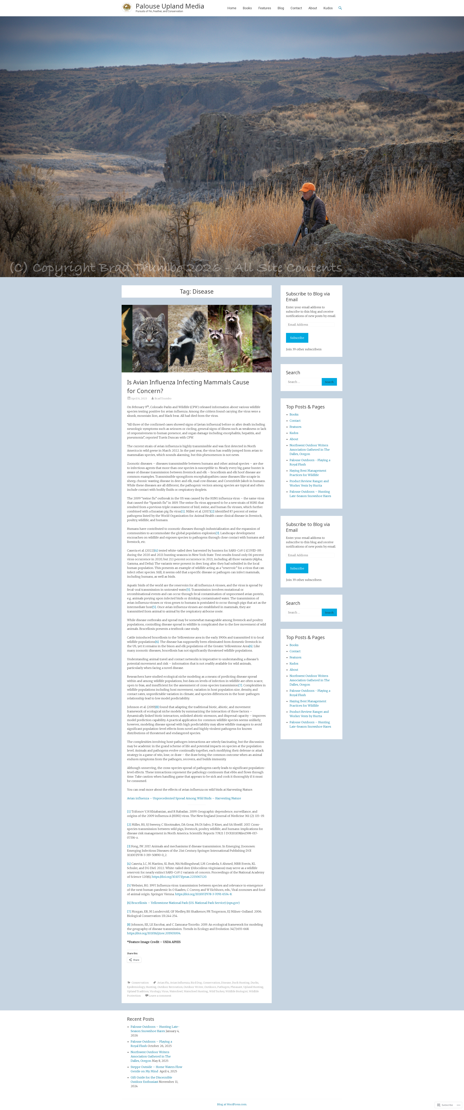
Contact (296, 8)
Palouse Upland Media (170, 6)
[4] (156, 550)
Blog (281, 8)
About (312, 8)
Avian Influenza (180, 982)
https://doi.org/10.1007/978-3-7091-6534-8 (203, 894)
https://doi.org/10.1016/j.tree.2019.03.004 (153, 933)
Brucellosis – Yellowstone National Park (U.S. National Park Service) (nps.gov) (185, 903)
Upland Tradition (138, 991)
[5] (188, 589)
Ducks (254, 982)
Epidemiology (136, 987)
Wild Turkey (216, 991)
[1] (183, 511)
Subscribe (297, 338)
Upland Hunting (253, 987)
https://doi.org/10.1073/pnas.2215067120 (179, 877)
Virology (155, 991)
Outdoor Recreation (170, 987)
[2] (212, 511)
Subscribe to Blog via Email (308, 296)
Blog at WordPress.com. (232, 1104)
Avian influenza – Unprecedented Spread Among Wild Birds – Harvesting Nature (184, 798)
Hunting (151, 987)
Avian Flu (163, 982)
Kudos (328, 8)
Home (231, 8)
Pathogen (223, 987)
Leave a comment (160, 995)
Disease (226, 982)
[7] (240, 685)
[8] (157, 707)
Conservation (140, 982)
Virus (165, 991)
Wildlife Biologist (236, 991)
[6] (157, 642)
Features (264, 8)
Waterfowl (176, 991)
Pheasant (236, 987)
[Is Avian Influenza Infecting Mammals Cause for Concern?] (197, 338)
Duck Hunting (241, 982)
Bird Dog (196, 982)
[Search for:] (304, 382)
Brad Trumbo (163, 398)
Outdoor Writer (193, 987)
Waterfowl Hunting (196, 991)
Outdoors (210, 987)
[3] (217, 533)
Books (247, 8)
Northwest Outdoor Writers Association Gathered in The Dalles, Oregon (310, 449)
